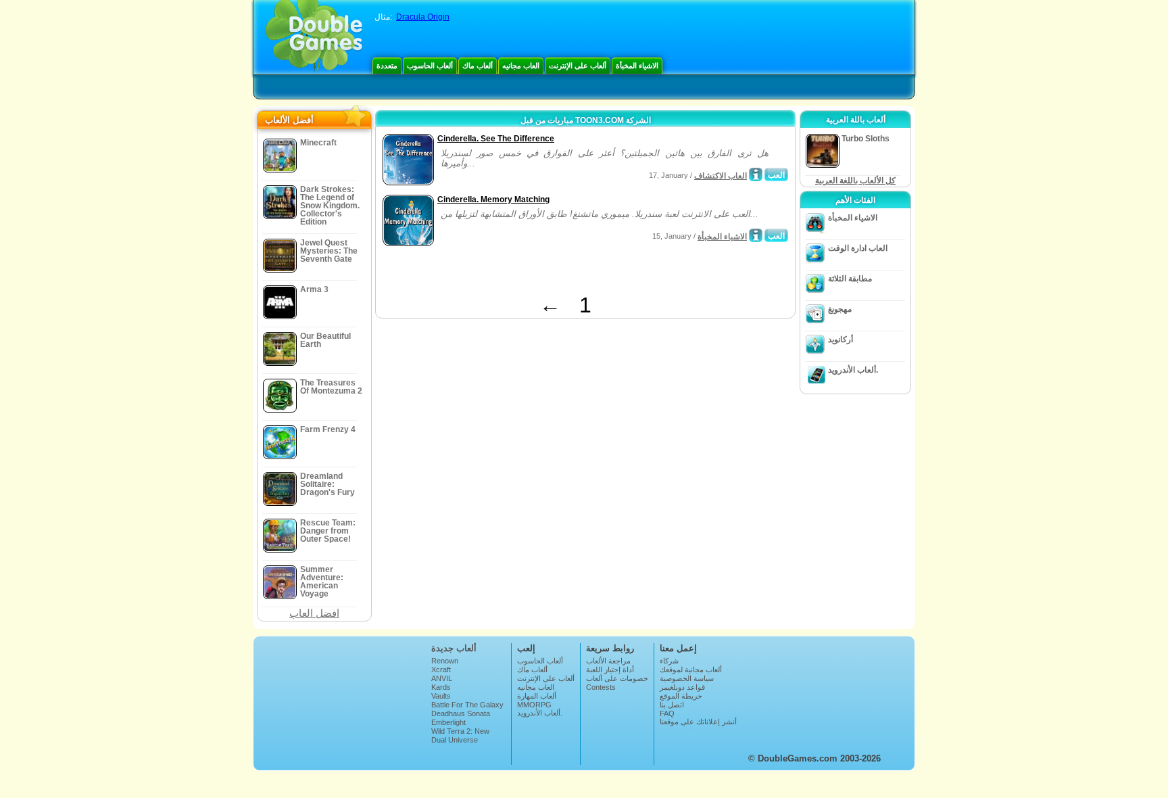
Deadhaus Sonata (460, 713)
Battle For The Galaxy (467, 705)
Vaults (441, 696)
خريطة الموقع (681, 696)
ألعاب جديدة (454, 648)
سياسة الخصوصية (687, 678)
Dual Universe (454, 740)
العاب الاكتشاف (720, 176)
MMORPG (534, 705)
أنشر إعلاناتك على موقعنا (698, 722)
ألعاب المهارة (536, 696)
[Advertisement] (537, 272)
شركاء (669, 661)
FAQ (667, 713)
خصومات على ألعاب (617, 678)
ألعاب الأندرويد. (853, 370)
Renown (444, 661)
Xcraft (441, 669)
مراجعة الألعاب (608, 661)
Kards (441, 687)
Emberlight (448, 722)
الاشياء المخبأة (637, 66)
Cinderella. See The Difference (495, 138)
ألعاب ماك (477, 66)
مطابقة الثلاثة (850, 278)
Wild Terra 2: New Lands (460, 735)
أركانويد (840, 339)
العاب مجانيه (520, 66)
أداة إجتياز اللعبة (610, 669)
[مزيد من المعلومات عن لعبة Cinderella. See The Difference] (755, 174)
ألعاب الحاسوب (430, 66)
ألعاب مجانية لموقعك (691, 669)
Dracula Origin (422, 17)
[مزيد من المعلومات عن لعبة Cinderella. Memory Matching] (755, 235)
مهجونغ (840, 309)
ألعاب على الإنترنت (577, 66)
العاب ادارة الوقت (857, 248)
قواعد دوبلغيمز (682, 687)
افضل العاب (314, 613)
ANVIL (441, 678)
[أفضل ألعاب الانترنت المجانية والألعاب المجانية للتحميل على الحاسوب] (314, 37)
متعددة (386, 66)
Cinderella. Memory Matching (493, 199)
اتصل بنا (672, 705)
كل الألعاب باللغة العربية (855, 180)
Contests (601, 687)
